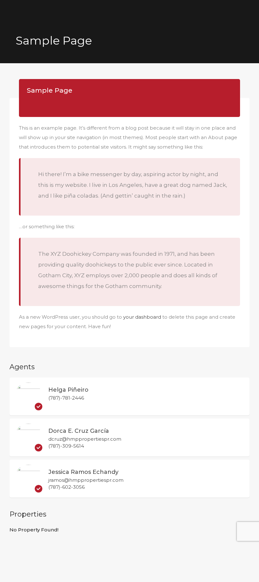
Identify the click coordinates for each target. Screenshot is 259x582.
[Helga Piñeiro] (28, 407)
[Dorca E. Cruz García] (28, 448)
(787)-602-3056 (66, 487)
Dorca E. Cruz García (78, 430)
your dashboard (142, 317)
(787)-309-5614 (66, 446)
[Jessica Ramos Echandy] (28, 490)
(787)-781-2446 (66, 398)
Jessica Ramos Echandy (83, 472)
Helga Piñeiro (68, 389)
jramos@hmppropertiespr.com (85, 480)
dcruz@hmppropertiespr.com (84, 439)
